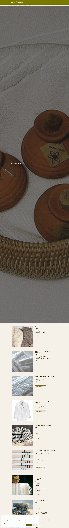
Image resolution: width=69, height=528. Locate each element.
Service (37, 2)
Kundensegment (27, 2)
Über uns (41, 2)
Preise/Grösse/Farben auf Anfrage (41, 520)
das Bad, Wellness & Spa (22, 5)
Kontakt (56, 2)
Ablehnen (35, 525)
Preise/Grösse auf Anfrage (40, 335)
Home (11, 5)
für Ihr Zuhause (47, 2)
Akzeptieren (28, 525)
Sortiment (33, 2)
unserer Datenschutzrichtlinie (27, 520)
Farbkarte (37, 362)
